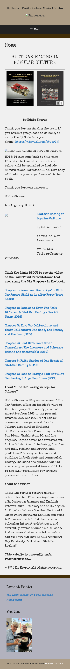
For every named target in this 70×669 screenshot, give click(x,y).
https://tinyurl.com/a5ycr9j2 (37, 142)
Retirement (14, 600)
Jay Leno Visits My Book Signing (30, 595)
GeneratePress (54, 663)
